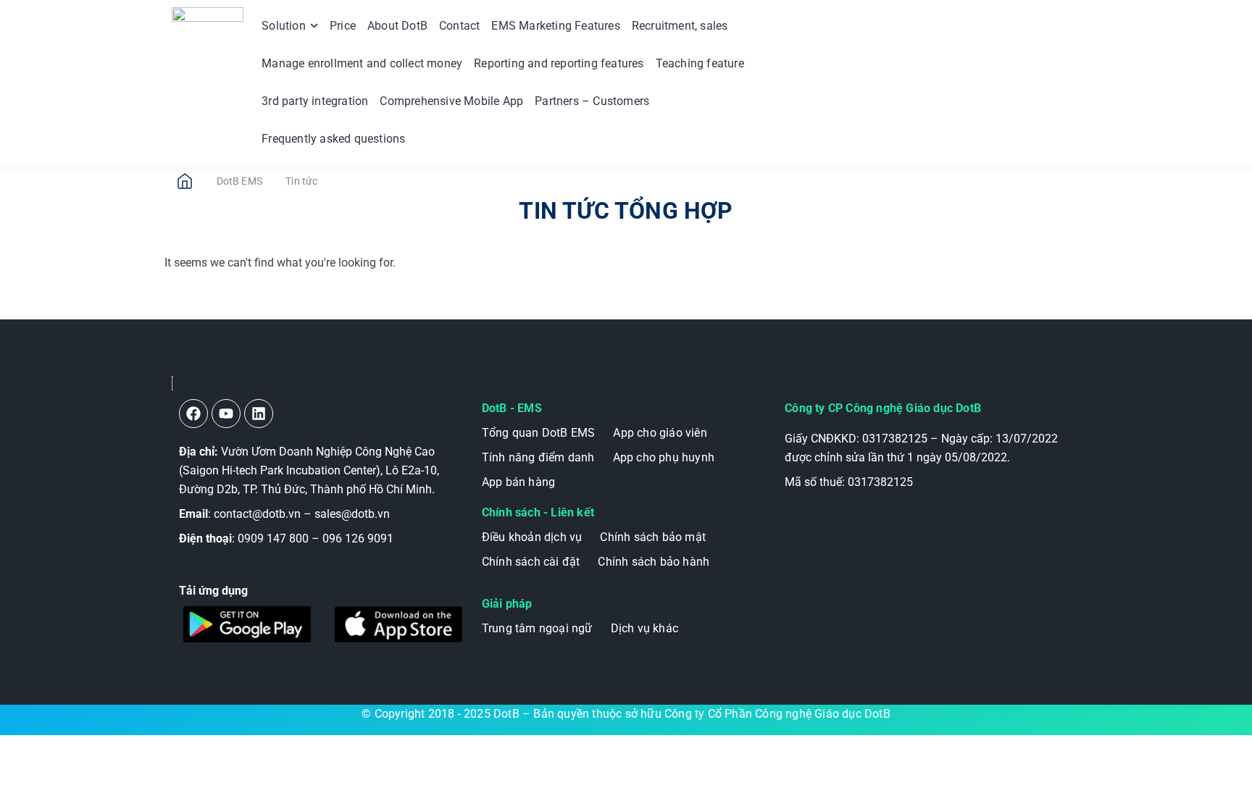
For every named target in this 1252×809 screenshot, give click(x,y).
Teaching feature (700, 63)
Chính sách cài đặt (531, 562)
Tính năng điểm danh (538, 457)
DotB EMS (240, 181)
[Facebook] (193, 413)
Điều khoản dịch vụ (532, 537)
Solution (284, 26)
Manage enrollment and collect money (362, 63)
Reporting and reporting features (558, 63)
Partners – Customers (592, 101)
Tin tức (301, 181)
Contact (459, 26)
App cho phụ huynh (663, 457)
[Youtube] (226, 413)
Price (343, 26)
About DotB (397, 26)
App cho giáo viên (659, 433)
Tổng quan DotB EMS (539, 433)
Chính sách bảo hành (653, 562)
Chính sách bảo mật (653, 537)
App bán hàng (518, 482)
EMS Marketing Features (555, 26)
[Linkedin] (258, 413)
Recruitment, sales (680, 26)
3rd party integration (315, 101)
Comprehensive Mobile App (451, 101)
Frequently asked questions (333, 139)
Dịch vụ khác (644, 628)
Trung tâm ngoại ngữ (537, 628)
